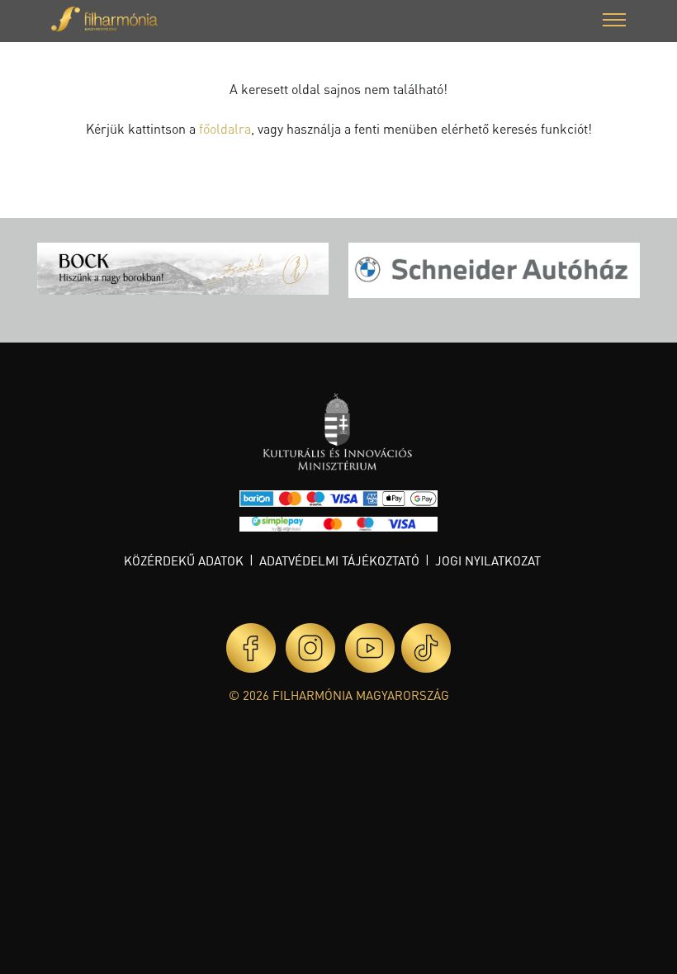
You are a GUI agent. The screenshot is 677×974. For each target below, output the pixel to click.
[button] (614, 22)
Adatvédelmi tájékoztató (339, 560)
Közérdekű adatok (184, 560)
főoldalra (225, 128)
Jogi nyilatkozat (488, 560)
